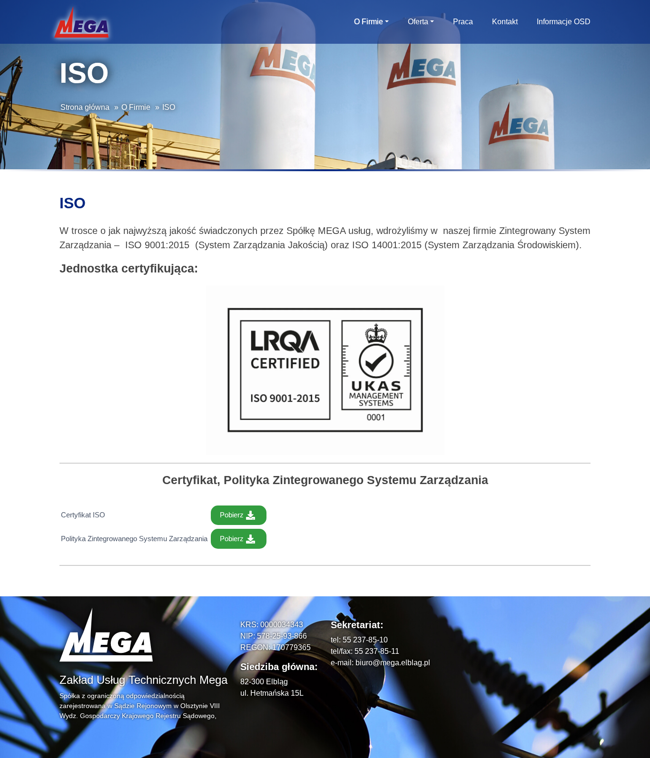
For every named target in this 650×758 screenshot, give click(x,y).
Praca (463, 22)
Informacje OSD (564, 22)
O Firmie (368, 22)
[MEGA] (81, 22)
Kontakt (505, 22)
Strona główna (84, 107)
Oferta (418, 22)
